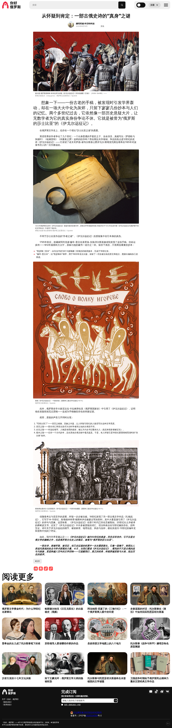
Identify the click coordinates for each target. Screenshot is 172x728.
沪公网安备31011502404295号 (87, 712)
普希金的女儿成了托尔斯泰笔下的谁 (21, 643)
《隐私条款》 (7, 702)
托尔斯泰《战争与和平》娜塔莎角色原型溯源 (149, 645)
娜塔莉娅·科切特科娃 (85, 23)
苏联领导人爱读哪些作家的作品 (61, 643)
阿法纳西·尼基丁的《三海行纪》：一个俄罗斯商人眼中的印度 (107, 610)
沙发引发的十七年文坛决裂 (16, 678)
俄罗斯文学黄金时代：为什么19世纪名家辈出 (21, 610)
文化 (102, 26)
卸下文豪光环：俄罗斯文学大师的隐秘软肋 (64, 680)
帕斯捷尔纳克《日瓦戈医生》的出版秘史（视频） (64, 610)
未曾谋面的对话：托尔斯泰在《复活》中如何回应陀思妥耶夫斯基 (148, 610)
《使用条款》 (7, 704)
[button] (116, 4)
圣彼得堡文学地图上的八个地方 (104, 643)
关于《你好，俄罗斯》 (11, 699)
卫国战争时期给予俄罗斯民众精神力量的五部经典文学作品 (149, 680)
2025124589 (92, 715)
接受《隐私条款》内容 (72, 705)
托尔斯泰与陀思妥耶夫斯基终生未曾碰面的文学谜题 (107, 680)
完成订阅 (68, 691)
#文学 (37, 561)
